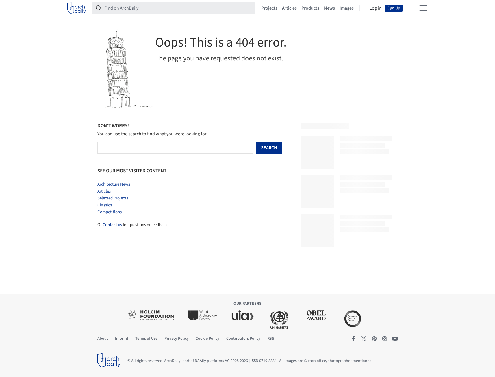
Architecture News (113, 184)
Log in (375, 8)
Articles (289, 8)
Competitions (109, 212)
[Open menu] (423, 8)
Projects (269, 8)
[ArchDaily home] (76, 8)
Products (310, 8)
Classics (104, 205)
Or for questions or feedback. (133, 225)
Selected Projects (112, 198)
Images (347, 8)
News (329, 8)
